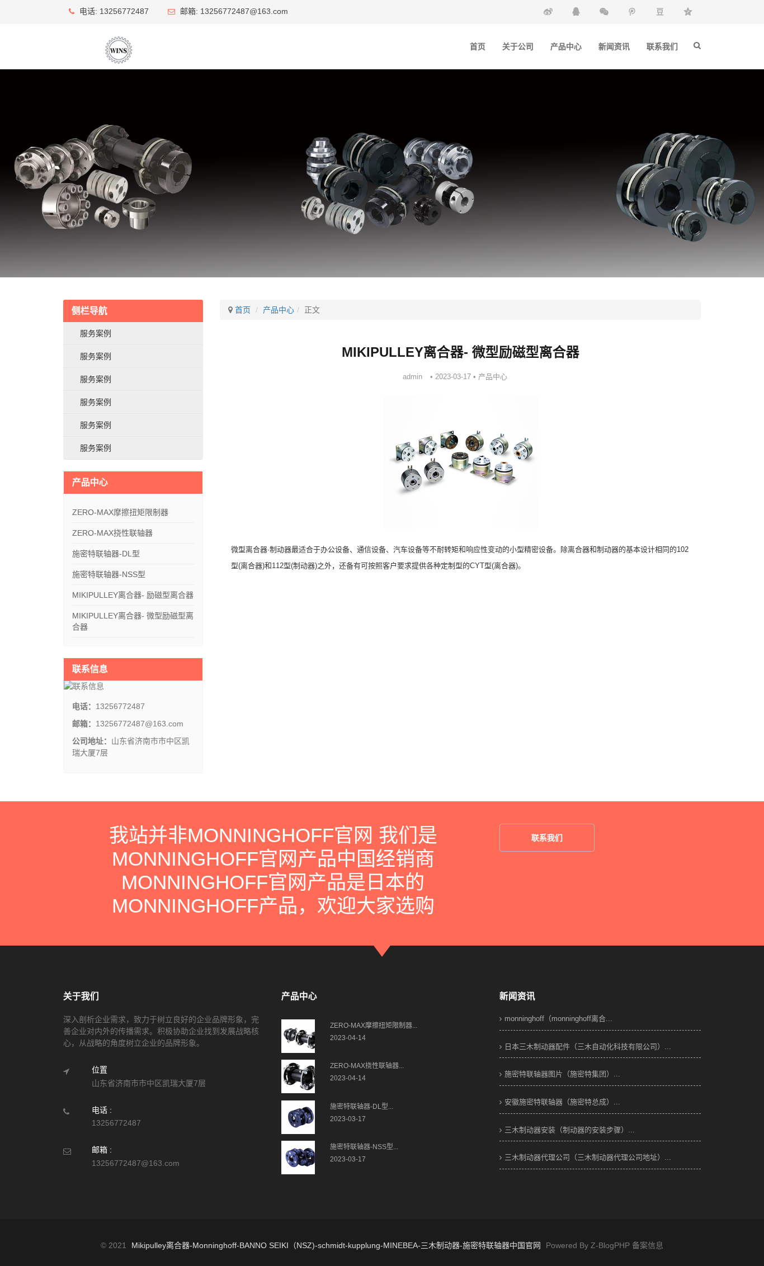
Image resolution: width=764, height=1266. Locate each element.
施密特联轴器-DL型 (106, 553)
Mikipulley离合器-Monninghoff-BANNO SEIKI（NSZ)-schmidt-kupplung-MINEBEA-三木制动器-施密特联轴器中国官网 (336, 1245)
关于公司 (518, 46)
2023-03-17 (348, 1119)
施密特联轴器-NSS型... (364, 1147)
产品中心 (566, 46)
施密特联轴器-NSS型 (108, 574)
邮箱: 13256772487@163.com (233, 11)
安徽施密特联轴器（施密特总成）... (562, 1102)
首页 (477, 46)
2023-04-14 (348, 1038)
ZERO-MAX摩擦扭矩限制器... (373, 1025)
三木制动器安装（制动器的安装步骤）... (569, 1130)
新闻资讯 (614, 46)
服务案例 (95, 333)
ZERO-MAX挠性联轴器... (367, 1066)
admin (412, 376)
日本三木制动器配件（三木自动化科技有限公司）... (587, 1046)
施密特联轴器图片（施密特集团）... (562, 1074)
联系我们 (662, 46)
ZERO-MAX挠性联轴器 (112, 532)
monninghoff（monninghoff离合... (558, 1018)
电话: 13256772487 (113, 11)
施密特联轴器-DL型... (361, 1107)
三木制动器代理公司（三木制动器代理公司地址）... (587, 1157)
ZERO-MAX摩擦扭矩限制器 (120, 512)
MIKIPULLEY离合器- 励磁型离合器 (133, 595)
